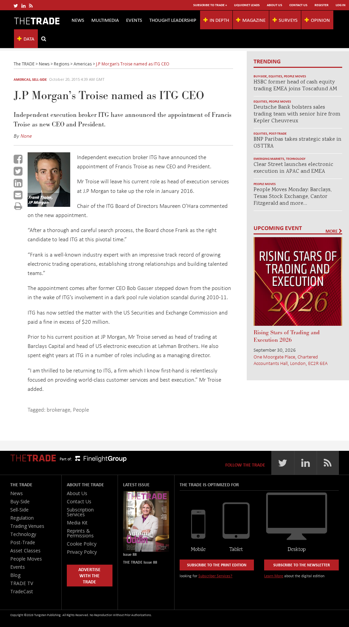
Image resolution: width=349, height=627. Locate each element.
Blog (15, 575)
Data (29, 38)
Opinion (320, 19)
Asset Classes (25, 550)
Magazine (253, 19)
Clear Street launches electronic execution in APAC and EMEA (293, 168)
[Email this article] (18, 195)
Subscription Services (80, 512)
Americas (22, 79)
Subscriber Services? (215, 575)
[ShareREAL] (51, 205)
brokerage (58, 409)
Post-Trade (278, 133)
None (26, 135)
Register (322, 5)
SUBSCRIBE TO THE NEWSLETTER (301, 564)
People (81, 409)
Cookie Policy (81, 543)
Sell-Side (39, 79)
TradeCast (21, 591)
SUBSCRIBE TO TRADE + (210, 5)
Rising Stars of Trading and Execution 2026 (287, 336)
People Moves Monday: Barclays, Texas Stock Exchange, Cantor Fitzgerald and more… (293, 197)
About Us (274, 5)
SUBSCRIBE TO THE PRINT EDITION (216, 564)
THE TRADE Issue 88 (140, 562)
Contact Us (298, 5)
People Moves (295, 76)
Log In (341, 5)
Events (134, 19)
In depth (219, 19)
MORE (332, 231)
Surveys (288, 19)
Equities (275, 76)
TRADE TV (21, 583)
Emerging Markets (269, 158)
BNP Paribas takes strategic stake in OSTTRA (298, 143)
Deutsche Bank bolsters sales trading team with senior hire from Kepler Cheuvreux (297, 114)
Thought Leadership (172, 19)
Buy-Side (260, 76)
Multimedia (105, 19)
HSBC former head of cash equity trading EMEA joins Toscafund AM (295, 85)
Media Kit (77, 522)
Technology (295, 158)
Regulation (22, 518)
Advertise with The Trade (89, 575)
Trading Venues (27, 526)
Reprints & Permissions (80, 533)
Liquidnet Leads (247, 5)
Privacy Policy (82, 552)
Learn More (273, 575)
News (78, 19)
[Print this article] (18, 206)
